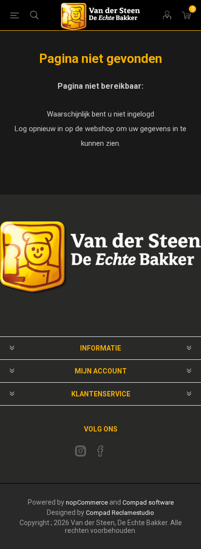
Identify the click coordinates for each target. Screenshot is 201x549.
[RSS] (120, 448)
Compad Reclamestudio (120, 512)
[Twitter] (80, 451)
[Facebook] (100, 451)
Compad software (148, 502)
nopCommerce (87, 502)
